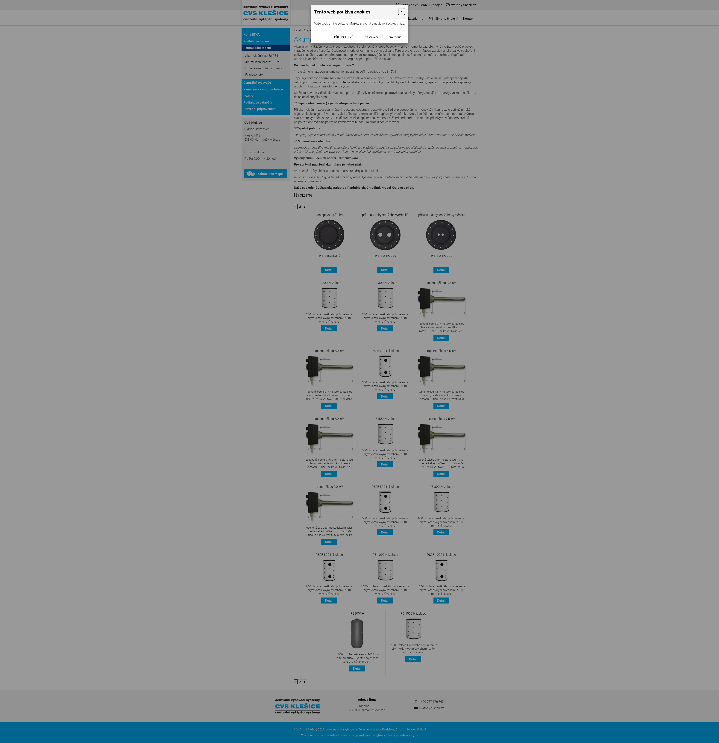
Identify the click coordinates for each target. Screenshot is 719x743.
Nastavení (371, 37)
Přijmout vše (344, 37)
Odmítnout (393, 37)
